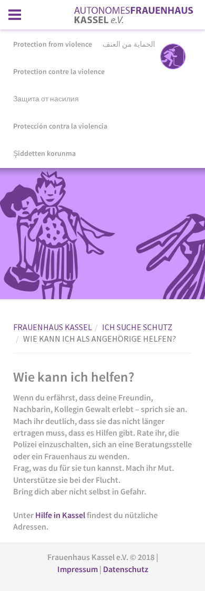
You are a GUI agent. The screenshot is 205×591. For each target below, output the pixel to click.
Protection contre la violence (59, 71)
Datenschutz (125, 569)
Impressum (78, 569)
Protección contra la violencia (60, 126)
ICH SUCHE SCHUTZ (137, 327)
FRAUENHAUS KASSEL (52, 327)
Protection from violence (52, 44)
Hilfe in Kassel (60, 515)
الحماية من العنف (128, 44)
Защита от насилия (46, 98)
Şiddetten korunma (44, 153)
